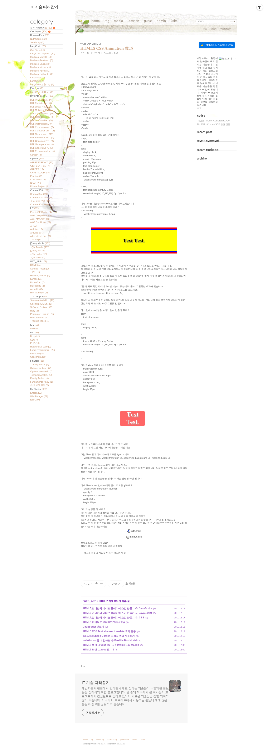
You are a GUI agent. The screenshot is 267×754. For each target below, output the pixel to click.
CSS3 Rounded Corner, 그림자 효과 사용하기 (109, 635)
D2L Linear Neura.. (42, 106)
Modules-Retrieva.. (41, 60)
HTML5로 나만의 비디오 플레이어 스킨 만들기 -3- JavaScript (117, 608)
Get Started (37, 50)
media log (100, 739)
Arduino (36, 229)
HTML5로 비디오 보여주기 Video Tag (104, 622)
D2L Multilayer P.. (40, 110)
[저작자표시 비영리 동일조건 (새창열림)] (130, 584)
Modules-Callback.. (41, 74)
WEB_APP (38, 261)
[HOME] (96, 21)
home (85, 739)
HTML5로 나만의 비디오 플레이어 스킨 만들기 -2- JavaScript (117, 613)
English (36, 393)
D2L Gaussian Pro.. (42, 141)
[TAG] (107, 21)
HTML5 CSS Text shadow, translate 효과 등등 (109, 631)
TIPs (35, 272)
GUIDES (37, 169)
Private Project (39, 186)
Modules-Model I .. (41, 57)
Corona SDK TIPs (41, 197)
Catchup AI (38, 31)
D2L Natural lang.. (41, 134)
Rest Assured (39, 317)
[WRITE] (174, 21)
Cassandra (38, 357)
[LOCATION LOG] (133, 21)
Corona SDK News (42, 204)
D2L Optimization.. (41, 123)
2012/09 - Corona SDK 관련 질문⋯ (215, 124)
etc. (34, 332)
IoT (34, 208)
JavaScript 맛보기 (93, 626)
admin (134, 739)
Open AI (37, 158)
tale (35, 399)
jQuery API (37, 250)
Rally (34, 310)
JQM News (37, 257)
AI (33, 226)
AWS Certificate (40, 222)
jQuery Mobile (40, 243)
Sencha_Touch (40, 268)
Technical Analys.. (41, 375)
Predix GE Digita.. (41, 212)
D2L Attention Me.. (41, 120)
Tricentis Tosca (39, 321)
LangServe (37, 77)
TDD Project (39, 296)
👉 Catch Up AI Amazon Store (217, 45)
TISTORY (121, 744)
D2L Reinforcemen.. (42, 137)
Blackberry (37, 285)
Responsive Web (40, 346)
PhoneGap (37, 282)
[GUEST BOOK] (148, 21)
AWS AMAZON (40, 219)
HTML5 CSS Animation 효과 (106, 48)
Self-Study (37, 42)
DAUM (102, 744)
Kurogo (36, 279)
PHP (35, 343)
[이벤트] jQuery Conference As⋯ (213, 120)
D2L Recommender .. (42, 151)
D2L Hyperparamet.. (42, 144)
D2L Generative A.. (41, 148)
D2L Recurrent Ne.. (42, 117)
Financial (37, 361)
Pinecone (36, 88)
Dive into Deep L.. (42, 96)
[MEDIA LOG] (118, 21)
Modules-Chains (40, 64)
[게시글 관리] (101, 584)
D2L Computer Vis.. (42, 130)
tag (92, 739)
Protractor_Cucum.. (42, 314)
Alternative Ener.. (40, 236)
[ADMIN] (161, 21)
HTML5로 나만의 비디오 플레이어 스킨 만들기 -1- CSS (113, 617)
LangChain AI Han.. (41, 92)
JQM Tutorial (39, 247)
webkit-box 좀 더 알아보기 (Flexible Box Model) (110, 640)
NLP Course (39, 39)
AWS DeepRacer (41, 215)
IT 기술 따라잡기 (44, 7)
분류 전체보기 (41, 28)
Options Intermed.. (41, 371)
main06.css (136, 536)
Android (36, 289)
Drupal (35, 336)
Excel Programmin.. (42, 350)
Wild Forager (39, 396)
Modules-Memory (41, 67)
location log (112, 739)
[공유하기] (96, 584)
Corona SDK (39, 190)
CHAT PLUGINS (40, 172)
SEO (34, 340)
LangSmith (37, 81)
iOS (34, 325)
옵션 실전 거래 (39, 385)
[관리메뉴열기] (260, 7)
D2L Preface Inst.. (41, 100)
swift (34, 328)
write (143, 739)
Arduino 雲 (37, 232)
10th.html (136, 531)
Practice (36, 176)
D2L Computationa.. (42, 127)
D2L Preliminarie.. (41, 103)
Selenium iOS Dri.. (41, 304)
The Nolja (36, 239)
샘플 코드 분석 (40, 201)
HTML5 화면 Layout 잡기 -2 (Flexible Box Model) (111, 645)
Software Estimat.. (41, 307)
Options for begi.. (40, 368)
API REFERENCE (41, 162)
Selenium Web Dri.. (42, 300)
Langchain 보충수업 (42, 84)
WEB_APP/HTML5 (90, 43)
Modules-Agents (40, 70)
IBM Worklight (39, 292)
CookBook (38, 179)
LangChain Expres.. (42, 53)
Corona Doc (39, 194)
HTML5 (36, 265)
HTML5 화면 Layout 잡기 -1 (98, 649)
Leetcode (37, 353)
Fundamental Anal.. (41, 382)
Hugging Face (39, 35)
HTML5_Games (40, 275)
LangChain (38, 46)
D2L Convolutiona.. (42, 113)
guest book (124, 739)
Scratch (36, 154)
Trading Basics (39, 364)
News (35, 183)
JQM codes (38, 254)
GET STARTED (40, 165)
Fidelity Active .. (39, 378)
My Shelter (38, 389)
